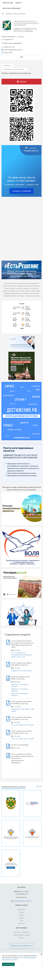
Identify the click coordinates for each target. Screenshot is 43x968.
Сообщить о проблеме (21, 191)
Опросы (21, 938)
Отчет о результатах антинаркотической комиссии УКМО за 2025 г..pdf (21, 655)
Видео (21, 918)
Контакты (21, 923)
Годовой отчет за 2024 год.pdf (21, 671)
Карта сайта (8, 52)
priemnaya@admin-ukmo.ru (22, 901)
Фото (21, 920)
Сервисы (18, 2)
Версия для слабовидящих (12, 8)
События (21, 915)
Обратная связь (8, 2)
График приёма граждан (21, 935)
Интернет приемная (21, 932)
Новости (21, 912)
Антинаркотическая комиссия (14, 69)
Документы (21, 909)
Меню (23, 81)
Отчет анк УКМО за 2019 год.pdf (22, 725)
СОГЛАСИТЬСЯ (8, 964)
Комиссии (7, 65)
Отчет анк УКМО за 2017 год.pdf (22, 739)
